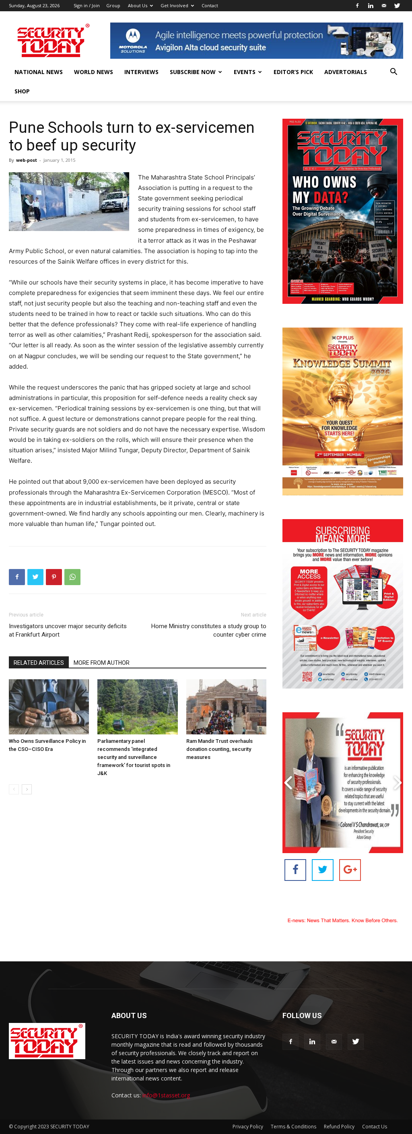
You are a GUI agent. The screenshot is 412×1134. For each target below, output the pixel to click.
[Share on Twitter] (323, 870)
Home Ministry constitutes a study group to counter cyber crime (208, 630)
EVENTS (244, 72)
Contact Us (374, 1126)
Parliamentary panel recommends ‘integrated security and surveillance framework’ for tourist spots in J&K (133, 757)
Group (113, 5)
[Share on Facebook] (295, 870)
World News (93, 72)
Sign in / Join (87, 5)
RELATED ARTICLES (39, 663)
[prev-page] (14, 789)
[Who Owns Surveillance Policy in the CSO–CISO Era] (49, 706)
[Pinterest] (54, 577)
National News (38, 72)
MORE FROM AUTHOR (102, 663)
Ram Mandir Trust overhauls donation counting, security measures (219, 749)
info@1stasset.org (166, 1095)
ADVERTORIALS (345, 72)
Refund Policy (339, 1126)
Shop (22, 91)
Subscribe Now (193, 72)
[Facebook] (357, 5)
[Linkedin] (371, 5)
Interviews (141, 72)
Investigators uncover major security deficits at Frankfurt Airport (68, 630)
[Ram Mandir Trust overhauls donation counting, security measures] (226, 706)
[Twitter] (397, 5)
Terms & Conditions (293, 1126)
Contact (210, 5)
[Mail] (384, 5)
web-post (26, 160)
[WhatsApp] (72, 577)
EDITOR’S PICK (293, 72)
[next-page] (27, 789)
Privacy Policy (248, 1126)
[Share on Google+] (350, 870)
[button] (393, 72)
